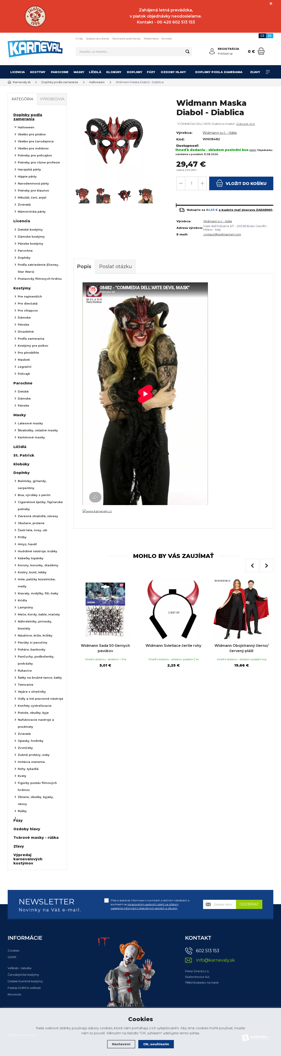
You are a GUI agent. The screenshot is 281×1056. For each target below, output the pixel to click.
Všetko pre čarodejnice (36, 141)
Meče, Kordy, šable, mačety (39, 614)
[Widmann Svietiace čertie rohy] (173, 609)
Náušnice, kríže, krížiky (35, 635)
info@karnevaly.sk (215, 960)
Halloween (26, 127)
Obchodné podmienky (126, 38)
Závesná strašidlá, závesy (38, 516)
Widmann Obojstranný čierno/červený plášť (241, 648)
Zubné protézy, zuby (34, 755)
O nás (79, 38)
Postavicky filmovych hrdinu (40, 278)
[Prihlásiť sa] (212, 51)
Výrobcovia (52, 99)
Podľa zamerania (31, 338)
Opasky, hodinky (30, 740)
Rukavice (25, 670)
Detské (23, 391)
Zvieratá (24, 204)
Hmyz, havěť (27, 544)
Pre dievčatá (28, 303)
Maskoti (24, 359)
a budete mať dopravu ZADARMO (245, 210)
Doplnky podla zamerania (218, 72)
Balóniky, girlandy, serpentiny (32, 484)
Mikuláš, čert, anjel (32, 197)
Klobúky (113, 72)
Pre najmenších (30, 296)
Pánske (23, 324)
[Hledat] (187, 51)
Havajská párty (29, 169)
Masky (79, 72)
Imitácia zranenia (31, 762)
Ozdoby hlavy (173, 72)
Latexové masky (30, 423)
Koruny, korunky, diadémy (38, 565)
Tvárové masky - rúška (36, 837)
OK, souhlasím (156, 1044)
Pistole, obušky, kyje (33, 712)
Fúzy (151, 72)
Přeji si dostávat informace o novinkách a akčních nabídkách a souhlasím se (150, 904)
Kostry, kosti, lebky (32, 572)
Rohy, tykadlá (28, 769)
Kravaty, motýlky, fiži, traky (38, 593)
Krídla (22, 600)
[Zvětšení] (97, 511)
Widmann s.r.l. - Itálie (220, 133)
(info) (252, 150)
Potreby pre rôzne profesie (39, 162)
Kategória (22, 99)
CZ (262, 35)
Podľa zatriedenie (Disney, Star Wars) (38, 268)
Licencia (17, 72)
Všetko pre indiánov (33, 148)
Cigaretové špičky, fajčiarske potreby (40, 505)
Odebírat (249, 904)
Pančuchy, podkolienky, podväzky (36, 660)
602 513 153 (207, 950)
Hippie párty (27, 176)
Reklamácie (151, 38)
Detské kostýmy (30, 229)
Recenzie (14, 994)
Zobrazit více (245, 124)
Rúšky (22, 811)
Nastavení (121, 1044)
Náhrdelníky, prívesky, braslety (35, 625)
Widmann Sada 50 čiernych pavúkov (105, 648)
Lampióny (25, 607)
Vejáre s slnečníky (32, 691)
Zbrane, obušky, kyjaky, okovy (36, 800)
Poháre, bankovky (31, 649)
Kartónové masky (31, 437)
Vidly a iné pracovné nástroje (40, 698)
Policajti (24, 373)
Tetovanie (25, 684)
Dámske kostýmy (31, 236)
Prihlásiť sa (225, 53)
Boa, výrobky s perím (34, 495)
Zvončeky (25, 747)
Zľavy (255, 72)
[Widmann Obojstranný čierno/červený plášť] (241, 609)
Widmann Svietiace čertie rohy (173, 646)
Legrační (24, 366)
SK (270, 35)
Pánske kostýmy (30, 243)
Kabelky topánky (30, 558)
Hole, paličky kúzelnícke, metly (37, 582)
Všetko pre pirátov (32, 134)
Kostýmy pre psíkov (33, 345)
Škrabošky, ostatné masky (38, 430)
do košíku (246, 183)
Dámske (24, 317)
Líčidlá (95, 72)
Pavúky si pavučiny (32, 642)
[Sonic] (35, 16)
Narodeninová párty (33, 183)
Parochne (59, 72)
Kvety (22, 776)
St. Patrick (23, 455)
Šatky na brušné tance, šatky (40, 677)
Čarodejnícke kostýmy (23, 974)
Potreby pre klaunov (33, 190)
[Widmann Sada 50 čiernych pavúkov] (105, 609)
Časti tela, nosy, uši (32, 530)
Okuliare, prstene (31, 523)
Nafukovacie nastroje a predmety (36, 723)
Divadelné (26, 331)
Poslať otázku (115, 266)
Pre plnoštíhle (28, 352)
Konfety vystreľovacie (35, 705)
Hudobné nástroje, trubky (37, 551)
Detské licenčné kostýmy (25, 981)
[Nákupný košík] (261, 51)
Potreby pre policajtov (35, 155)
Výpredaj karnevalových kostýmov (27, 859)
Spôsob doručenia (97, 38)
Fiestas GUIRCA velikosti (24, 988)
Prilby (22, 537)
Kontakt (167, 38)
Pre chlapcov (28, 310)
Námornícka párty (32, 211)
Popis (84, 266)
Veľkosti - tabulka (19, 968)
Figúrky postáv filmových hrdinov (37, 786)
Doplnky (134, 72)
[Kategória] (267, 72)
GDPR (12, 957)
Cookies (13, 950)
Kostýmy (37, 72)
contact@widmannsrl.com (222, 234)
